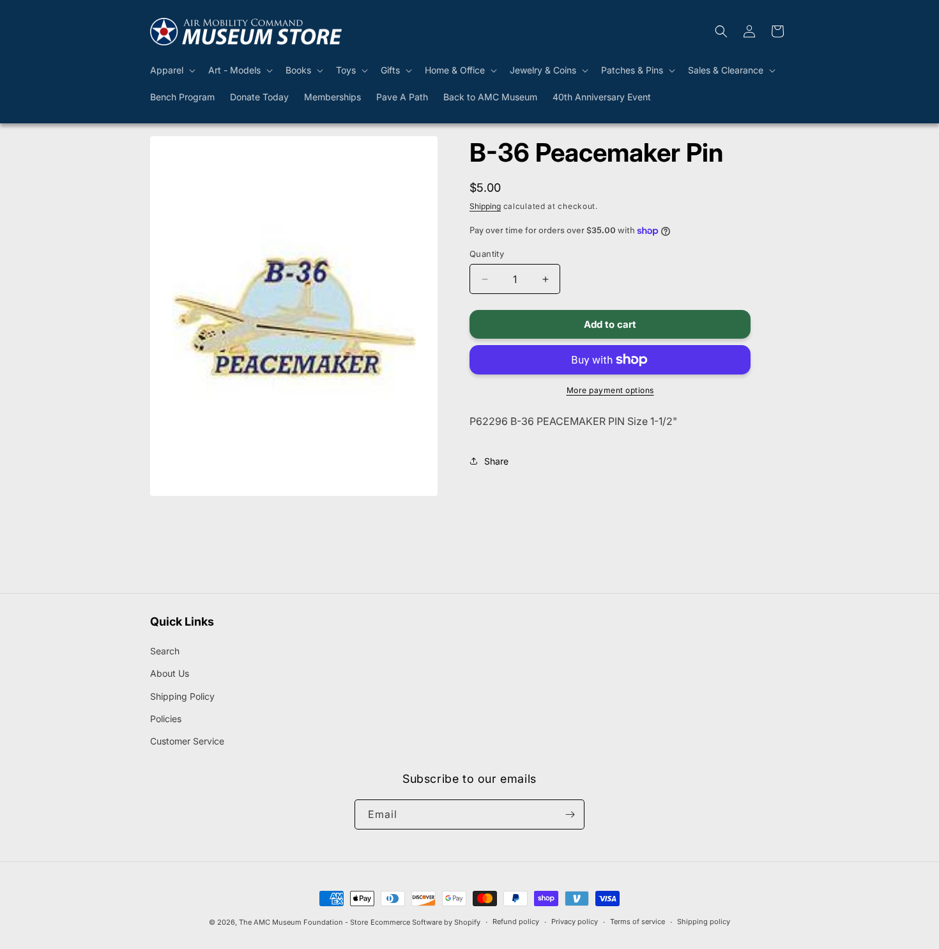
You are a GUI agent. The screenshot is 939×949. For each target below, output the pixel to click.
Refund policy (515, 921)
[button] (171, 70)
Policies (165, 718)
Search (164, 650)
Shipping (485, 206)
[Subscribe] (570, 814)
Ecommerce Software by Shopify (425, 922)
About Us (169, 673)
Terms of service (637, 921)
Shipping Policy (182, 696)
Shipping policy (703, 921)
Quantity (487, 254)
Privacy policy (574, 921)
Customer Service (187, 741)
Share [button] (496, 461)
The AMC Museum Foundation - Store (303, 922)
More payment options (610, 390)
